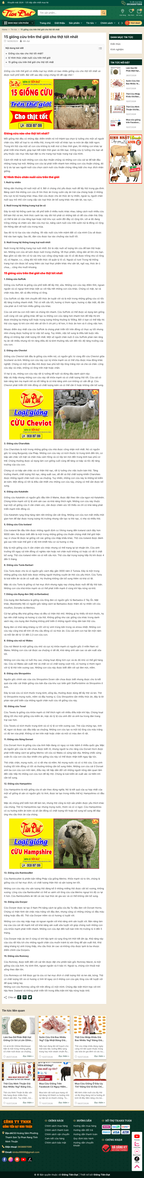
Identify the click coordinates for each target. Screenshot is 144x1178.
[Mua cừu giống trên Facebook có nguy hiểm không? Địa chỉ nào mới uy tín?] (54, 1071)
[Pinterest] (25, 997)
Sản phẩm (74, 23)
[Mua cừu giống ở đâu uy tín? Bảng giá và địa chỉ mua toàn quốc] (89, 1071)
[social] (4, 1159)
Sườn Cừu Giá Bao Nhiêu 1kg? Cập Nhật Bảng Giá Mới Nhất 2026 (52, 1039)
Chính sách (107, 23)
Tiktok (137, 1162)
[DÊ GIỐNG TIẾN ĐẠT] (17, 1124)
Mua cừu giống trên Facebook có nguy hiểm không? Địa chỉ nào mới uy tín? (54, 1085)
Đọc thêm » (28, 1056)
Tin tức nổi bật (120, 62)
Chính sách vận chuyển (57, 1134)
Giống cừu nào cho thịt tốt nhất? (25, 53)
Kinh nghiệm (117, 49)
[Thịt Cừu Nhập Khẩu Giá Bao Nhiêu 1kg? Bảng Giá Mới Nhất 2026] (89, 1025)
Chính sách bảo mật (55, 1142)
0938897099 (25, 1146)
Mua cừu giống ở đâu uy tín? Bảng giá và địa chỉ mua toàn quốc (89, 1085)
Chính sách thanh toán (57, 1130)
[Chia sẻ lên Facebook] (19, 997)
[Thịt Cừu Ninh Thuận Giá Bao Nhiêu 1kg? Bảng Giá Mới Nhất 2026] (18, 1071)
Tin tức (90, 23)
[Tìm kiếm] (103, 13)
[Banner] (125, 159)
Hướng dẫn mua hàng (84, 1125)
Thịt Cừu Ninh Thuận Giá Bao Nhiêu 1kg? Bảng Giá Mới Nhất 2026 (17, 1085)
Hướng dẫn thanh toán (85, 1134)
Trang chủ (45, 23)
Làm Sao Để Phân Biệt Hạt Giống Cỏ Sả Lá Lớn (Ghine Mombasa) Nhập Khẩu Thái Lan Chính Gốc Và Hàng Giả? (18, 1039)
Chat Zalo (137, 1147)
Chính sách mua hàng (56, 1125)
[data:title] (19, 12)
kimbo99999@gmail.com (26, 1152)
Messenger (137, 1155)
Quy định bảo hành (83, 1138)
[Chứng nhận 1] (115, 1148)
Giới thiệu (60, 23)
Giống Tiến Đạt (102, 1174)
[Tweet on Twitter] (30, 997)
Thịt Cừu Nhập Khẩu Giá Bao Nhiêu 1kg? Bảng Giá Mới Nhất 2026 (88, 1039)
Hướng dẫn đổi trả (83, 1130)
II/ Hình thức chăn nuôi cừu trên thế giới (29, 57)
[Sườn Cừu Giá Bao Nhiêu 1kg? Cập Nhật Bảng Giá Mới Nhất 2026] (54, 1025)
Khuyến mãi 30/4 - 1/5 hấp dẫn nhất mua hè (26, 2)
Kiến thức (116, 44)
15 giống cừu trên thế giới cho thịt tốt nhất (31, 62)
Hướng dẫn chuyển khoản (83, 1144)
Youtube (137, 1140)
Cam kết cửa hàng (54, 1138)
